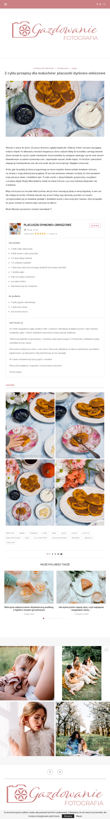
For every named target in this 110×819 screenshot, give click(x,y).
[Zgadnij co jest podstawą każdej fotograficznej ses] (83, 729)
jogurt (74, 533)
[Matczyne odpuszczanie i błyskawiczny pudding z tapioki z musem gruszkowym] (29, 587)
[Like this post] (49, 554)
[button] (8, 594)
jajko (63, 533)
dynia (44, 533)
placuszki (10, 543)
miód (27, 538)
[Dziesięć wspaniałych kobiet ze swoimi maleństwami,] (27, 673)
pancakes (76, 538)
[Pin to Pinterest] (58, 554)
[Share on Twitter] (55, 554)
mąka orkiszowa (13, 538)
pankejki (88, 538)
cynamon (33, 533)
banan (22, 533)
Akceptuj (68, 816)
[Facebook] (97, 4)
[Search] (104, 4)
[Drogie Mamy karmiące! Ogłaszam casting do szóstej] (83, 673)
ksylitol (86, 533)
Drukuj (96, 226)
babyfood (10, 533)
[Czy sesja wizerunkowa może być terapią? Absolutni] (27, 729)
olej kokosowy (40, 538)
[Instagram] (100, 4)
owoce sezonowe (59, 538)
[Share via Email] (61, 554)
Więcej (79, 816)
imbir (54, 533)
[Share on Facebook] (52, 554)
